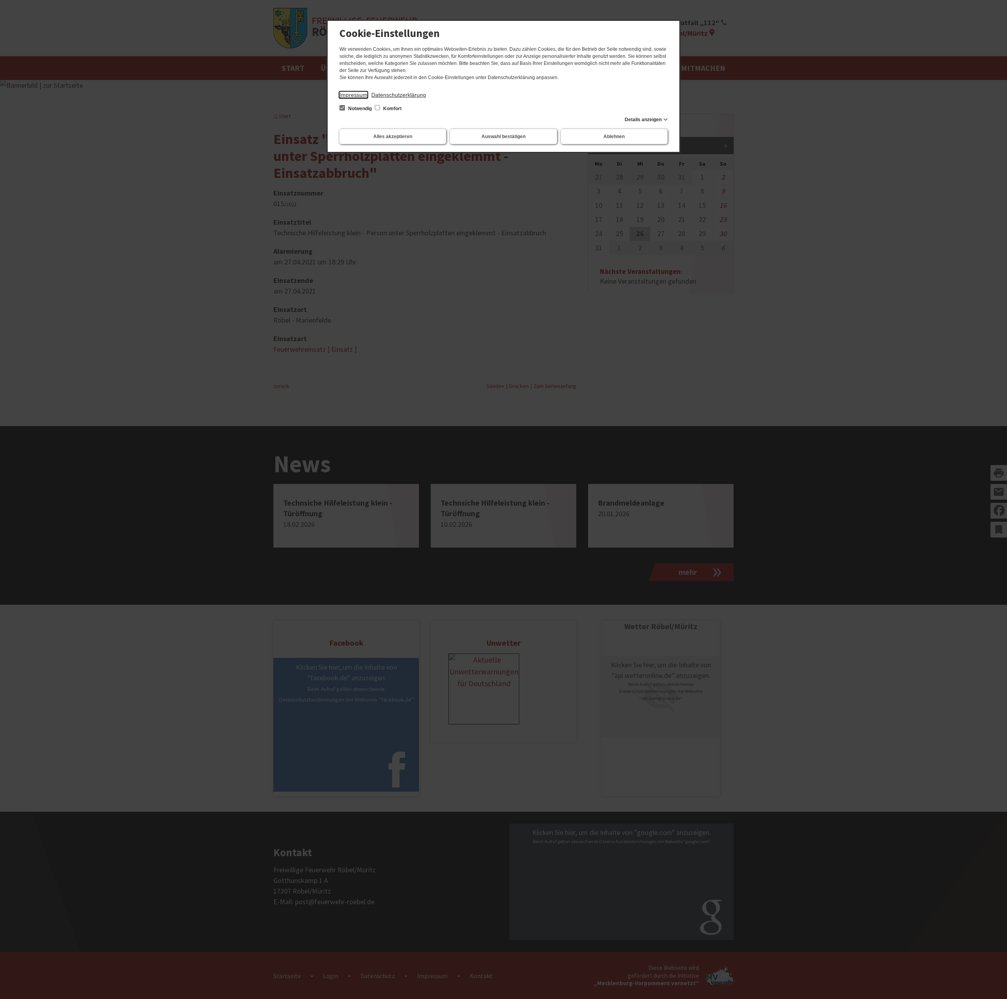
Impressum (353, 95)
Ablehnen (614, 136)
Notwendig (360, 108)
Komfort (392, 108)
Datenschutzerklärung (398, 95)
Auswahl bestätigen (503, 136)
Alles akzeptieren (392, 136)
